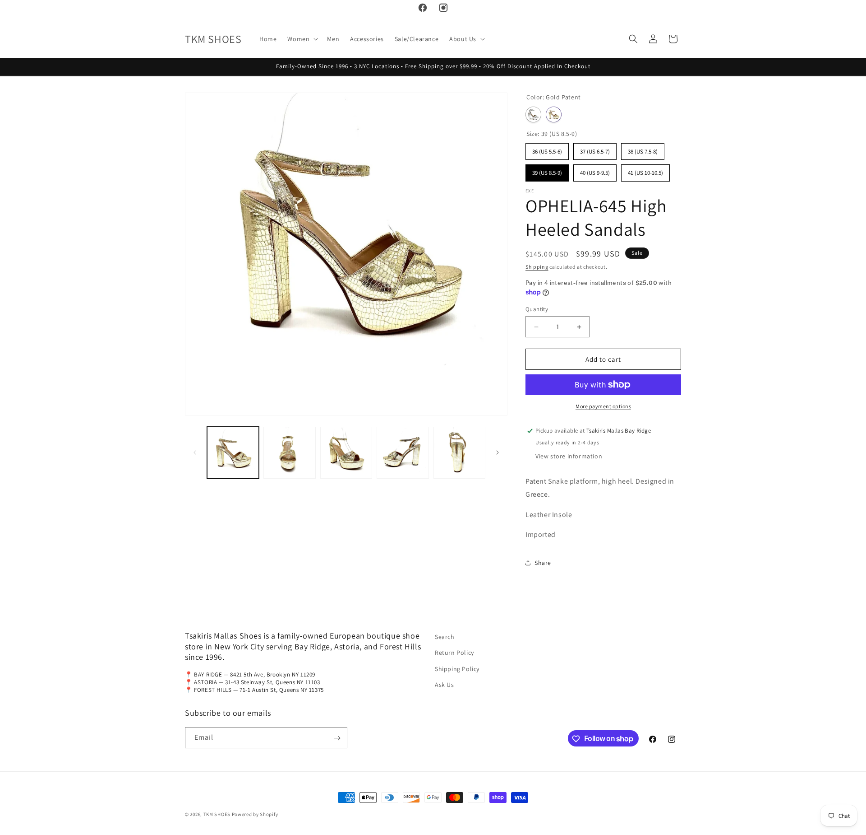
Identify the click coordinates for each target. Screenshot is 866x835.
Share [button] (542, 563)
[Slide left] (195, 452)
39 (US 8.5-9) (547, 170)
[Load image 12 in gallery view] (459, 453)
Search (445, 637)
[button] (302, 38)
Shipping (536, 266)
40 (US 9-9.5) (595, 170)
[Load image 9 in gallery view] (289, 453)
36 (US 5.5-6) (547, 149)
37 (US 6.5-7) (595, 149)
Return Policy (454, 653)
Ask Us (444, 685)
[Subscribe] (337, 738)
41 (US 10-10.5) (645, 170)
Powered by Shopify (255, 814)
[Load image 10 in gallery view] (346, 453)
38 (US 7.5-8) (642, 149)
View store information (568, 456)
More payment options (603, 406)
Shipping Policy (457, 669)
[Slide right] (497, 452)
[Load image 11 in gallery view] (402, 453)
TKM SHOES (217, 814)
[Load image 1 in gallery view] (233, 453)
